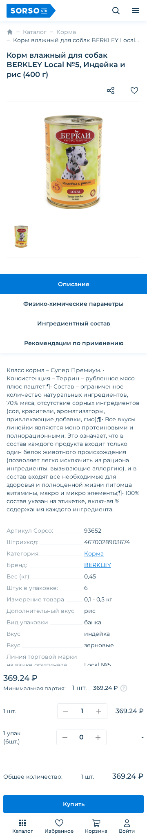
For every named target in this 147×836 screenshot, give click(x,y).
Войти (127, 831)
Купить (74, 804)
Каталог (22, 831)
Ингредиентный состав (73, 323)
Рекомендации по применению (73, 343)
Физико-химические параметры (73, 303)
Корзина (96, 831)
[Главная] (10, 32)
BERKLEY (97, 565)
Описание (73, 284)
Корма (66, 32)
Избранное (59, 831)
